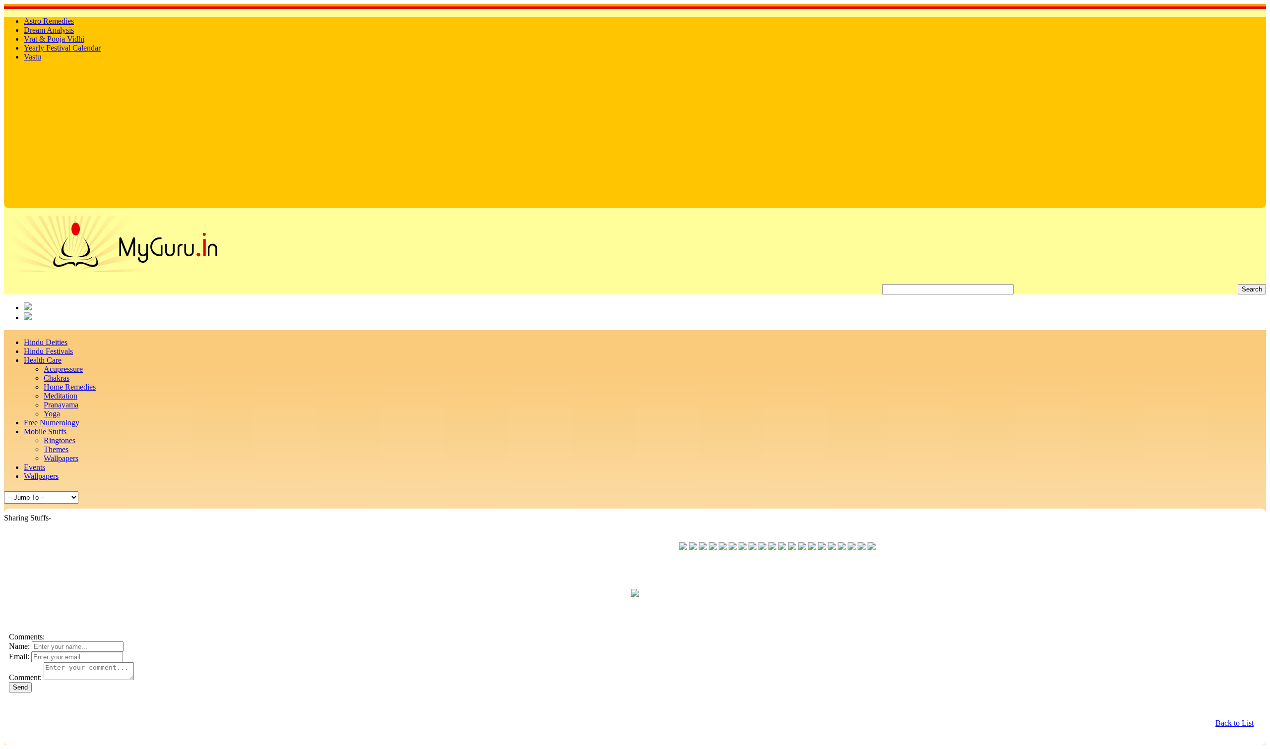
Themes (56, 449)
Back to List (1234, 723)
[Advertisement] (635, 138)
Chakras (56, 378)
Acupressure (63, 369)
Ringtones (59, 440)
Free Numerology (51, 422)
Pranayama (61, 405)
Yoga (52, 413)
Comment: (25, 677)
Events (34, 467)
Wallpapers (61, 458)
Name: (19, 646)
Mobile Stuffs (45, 431)
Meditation (60, 396)
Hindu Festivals (48, 351)
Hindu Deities (45, 342)
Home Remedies (70, 387)
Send (20, 687)
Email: (19, 656)
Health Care (43, 360)
